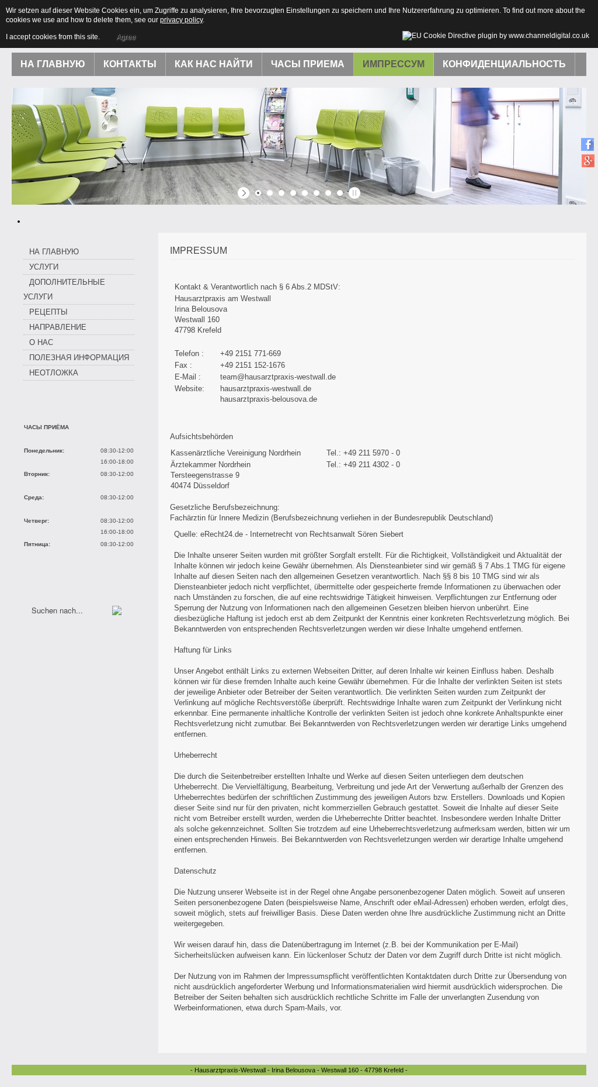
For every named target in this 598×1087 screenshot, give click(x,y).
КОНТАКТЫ (130, 64)
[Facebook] (587, 144)
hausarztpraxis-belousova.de (268, 399)
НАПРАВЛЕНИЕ (57, 327)
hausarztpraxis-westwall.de (265, 388)
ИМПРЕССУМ (394, 64)
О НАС (41, 342)
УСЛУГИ (43, 267)
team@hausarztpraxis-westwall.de (278, 376)
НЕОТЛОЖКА (53, 372)
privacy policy (181, 20)
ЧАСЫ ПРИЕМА (308, 64)
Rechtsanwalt (332, 534)
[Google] (587, 160)
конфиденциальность (504, 64)
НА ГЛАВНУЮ (52, 64)
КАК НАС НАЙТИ (214, 64)
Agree (125, 37)
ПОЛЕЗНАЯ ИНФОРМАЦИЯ (79, 357)
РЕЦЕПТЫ (48, 312)
